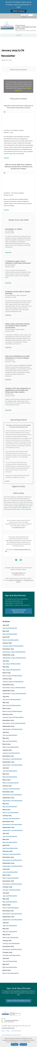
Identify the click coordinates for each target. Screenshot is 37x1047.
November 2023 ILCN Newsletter (14, 723)
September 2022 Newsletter (13, 765)
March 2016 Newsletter (11, 973)
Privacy (8, 1031)
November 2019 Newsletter (12, 860)
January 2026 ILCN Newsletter (13, 646)
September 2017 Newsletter (13, 920)
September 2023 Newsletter (13, 729)
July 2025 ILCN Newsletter (12, 664)
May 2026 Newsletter (10, 634)
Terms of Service (16, 1031)
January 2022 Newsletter (11, 789)
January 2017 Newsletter (11, 943)
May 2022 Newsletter (10, 777)
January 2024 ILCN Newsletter (13, 717)
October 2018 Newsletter (11, 890)
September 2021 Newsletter (13, 801)
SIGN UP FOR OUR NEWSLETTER (18, 611)
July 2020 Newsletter (10, 836)
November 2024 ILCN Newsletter (14, 687)
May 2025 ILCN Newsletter (12, 670)
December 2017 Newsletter (12, 914)
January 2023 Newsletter (11, 753)
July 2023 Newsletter (10, 735)
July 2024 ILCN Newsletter (12, 699)
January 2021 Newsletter (11, 818)
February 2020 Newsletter (12, 854)
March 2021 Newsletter (11, 812)
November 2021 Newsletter (12, 795)
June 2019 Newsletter (10, 872)
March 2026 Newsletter (11, 640)
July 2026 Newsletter (10, 628)
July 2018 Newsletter (10, 896)
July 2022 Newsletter (10, 771)
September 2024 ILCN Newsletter (14, 693)
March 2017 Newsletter (11, 937)
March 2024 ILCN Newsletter (12, 711)
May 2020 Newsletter (10, 842)
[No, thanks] (35, 1041)
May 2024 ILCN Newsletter (12, 705)
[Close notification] (34, 7)
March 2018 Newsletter (11, 908)
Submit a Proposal (18, 11)
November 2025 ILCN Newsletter (14, 652)
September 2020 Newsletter (13, 830)
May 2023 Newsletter (10, 741)
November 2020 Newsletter (12, 824)
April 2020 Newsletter (10, 848)
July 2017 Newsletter (10, 925)
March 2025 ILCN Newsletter (12, 676)
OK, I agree (15, 1044)
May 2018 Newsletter (10, 902)
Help (3, 1031)
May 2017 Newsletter (10, 931)
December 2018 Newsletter (12, 884)
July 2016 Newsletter (10, 961)
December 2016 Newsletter (12, 949)
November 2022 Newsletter (12, 759)
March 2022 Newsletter (11, 783)
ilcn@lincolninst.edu (8, 1028)
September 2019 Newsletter (13, 866)
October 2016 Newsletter (11, 955)
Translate (33, 17)
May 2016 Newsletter (10, 967)
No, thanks (23, 1044)
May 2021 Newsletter (10, 806)
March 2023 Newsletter (11, 747)
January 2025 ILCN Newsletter (13, 682)
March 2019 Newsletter (11, 878)
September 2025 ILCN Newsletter (14, 658)
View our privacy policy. (24, 1041)
